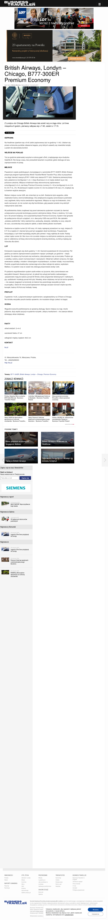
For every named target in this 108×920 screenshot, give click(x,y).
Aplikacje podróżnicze (44, 886)
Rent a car (58, 884)
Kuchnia (24, 882)
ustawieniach (69, 915)
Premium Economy (50, 374)
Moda (23, 880)
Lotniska (40, 884)
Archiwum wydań (77, 881)
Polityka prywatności (78, 890)
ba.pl (6, 347)
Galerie (40, 894)
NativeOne (39, 424)
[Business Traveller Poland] (19, 3)
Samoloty (58, 878)
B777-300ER (15, 374)
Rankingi (7, 888)
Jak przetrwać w (43, 882)
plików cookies (92, 905)
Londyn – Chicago (37, 374)
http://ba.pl (8, 362)
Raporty (6, 886)
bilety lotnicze (40, 911)
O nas (74, 886)
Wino (23, 884)
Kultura (24, 888)
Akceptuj (95, 910)
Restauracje (59, 882)
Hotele (57, 880)
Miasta (40, 878)
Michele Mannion (16, 85)
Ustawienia (95, 914)
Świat (6, 880)
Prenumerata (76, 884)
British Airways (25, 374)
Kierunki (40, 892)
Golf (23, 886)
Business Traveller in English (79, 878)
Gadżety (58, 886)
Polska (6, 878)
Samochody (25, 890)
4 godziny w (41, 880)
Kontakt (75, 888)
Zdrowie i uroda (26, 878)
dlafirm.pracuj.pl (26, 892)
